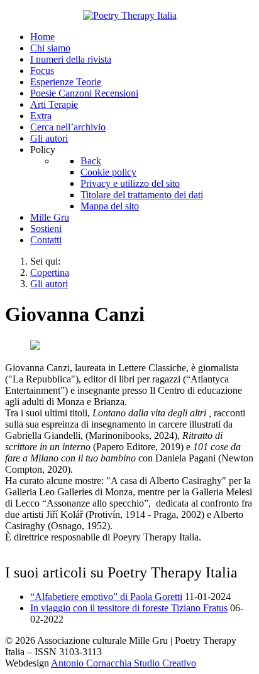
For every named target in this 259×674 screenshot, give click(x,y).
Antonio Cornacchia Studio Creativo (123, 663)
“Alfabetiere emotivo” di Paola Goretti (106, 596)
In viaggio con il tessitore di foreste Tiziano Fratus (129, 608)
